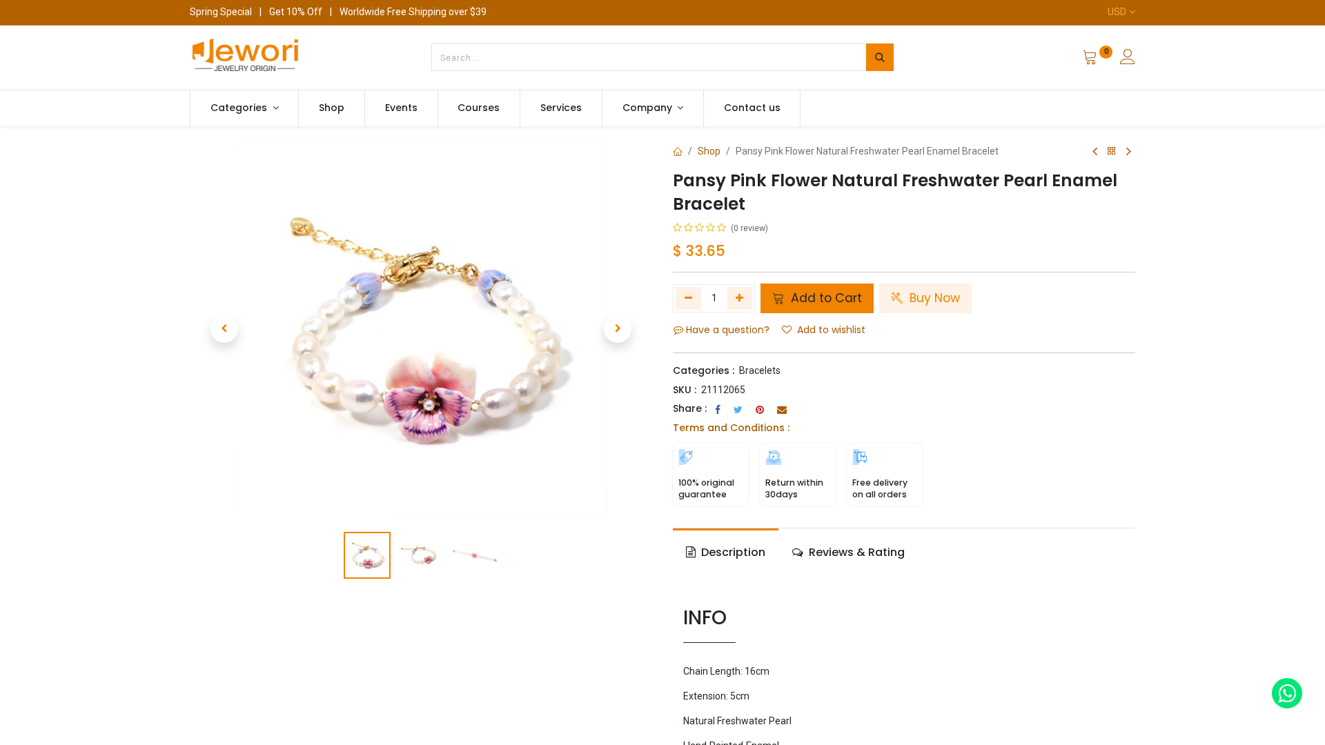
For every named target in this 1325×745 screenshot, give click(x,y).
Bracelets (760, 370)
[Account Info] (1127, 58)
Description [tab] (731, 552)
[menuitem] (331, 108)
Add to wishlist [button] (831, 330)
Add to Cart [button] (824, 298)
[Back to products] (1111, 151)
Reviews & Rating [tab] (855, 552)
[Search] (880, 57)
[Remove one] (688, 298)
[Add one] (740, 298)
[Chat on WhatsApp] (1287, 693)
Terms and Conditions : (731, 428)
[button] (224, 329)
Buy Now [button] (933, 298)
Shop (709, 151)
